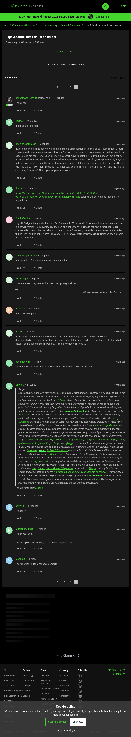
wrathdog (20, 278)
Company (63, 670)
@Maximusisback (27, 443)
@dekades (32, 450)
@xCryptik (89, 439)
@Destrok (33, 439)
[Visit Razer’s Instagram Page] (80, 681)
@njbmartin (59, 439)
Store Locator (10, 685)
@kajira (62, 400)
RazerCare (45, 693)
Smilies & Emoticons (57, 450)
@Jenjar (70, 439)
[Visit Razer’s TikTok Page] (80, 701)
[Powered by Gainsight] (65, 656)
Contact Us (64, 695)
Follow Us (82, 670)
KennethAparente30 (26, 97)
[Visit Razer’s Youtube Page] (80, 696)
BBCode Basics (56, 454)
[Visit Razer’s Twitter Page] (80, 691)
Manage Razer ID (49, 698)
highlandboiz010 (24, 528)
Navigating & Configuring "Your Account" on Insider (80, 472)
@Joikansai (102, 439)
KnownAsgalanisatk (26, 143)
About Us (63, 675)
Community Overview (23, 25)
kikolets (19, 384)
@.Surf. (79, 439)
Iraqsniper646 (22, 361)
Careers (62, 680)
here (34, 468)
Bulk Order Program (13, 695)
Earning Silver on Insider (41, 461)
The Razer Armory (47, 25)
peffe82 (19, 331)
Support (44, 670)
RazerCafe (9, 680)
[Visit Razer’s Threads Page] (80, 686)
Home (6, 25)
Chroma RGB (29, 680)
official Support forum (106, 425)
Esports (26, 690)
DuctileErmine (22, 218)
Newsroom (64, 685)
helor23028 (21, 308)
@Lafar (121, 439)
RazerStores (9, 675)
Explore (26, 670)
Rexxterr (19, 120)
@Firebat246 (45, 439)
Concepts (27, 685)
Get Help (45, 675)
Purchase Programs (13, 690)
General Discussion (71, 25)
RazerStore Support (50, 688)
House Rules (24, 414)
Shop (6, 670)
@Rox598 (43, 443)
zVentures (64, 690)
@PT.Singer (55, 443)
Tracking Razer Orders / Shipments (55, 468)
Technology (28, 675)
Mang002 (20, 558)
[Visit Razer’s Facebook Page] (80, 676)
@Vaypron (71, 443)
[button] (4, 7)
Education (9, 700)
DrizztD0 (20, 505)
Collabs (26, 695)
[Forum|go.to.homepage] (26, 6)
